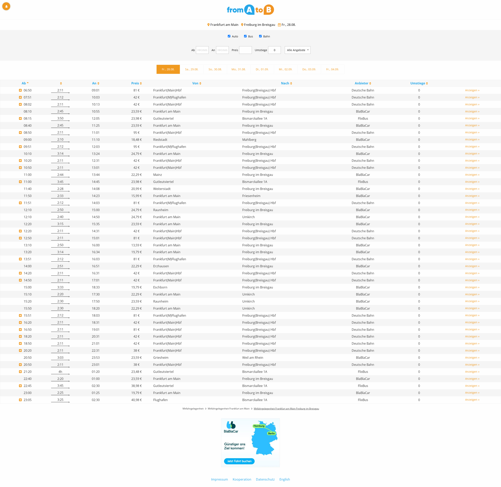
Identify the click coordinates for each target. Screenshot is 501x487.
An (213, 50)
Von (195, 83)
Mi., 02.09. (285, 69)
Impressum (219, 479)
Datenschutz (265, 479)
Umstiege (261, 50)
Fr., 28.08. (168, 69)
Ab (193, 50)
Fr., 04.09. (332, 69)
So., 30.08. (215, 69)
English (284, 479)
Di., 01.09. (262, 69)
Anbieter (361, 83)
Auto (235, 36)
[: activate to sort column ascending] (60, 83)
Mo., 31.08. (239, 69)
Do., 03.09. (309, 69)
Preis (235, 50)
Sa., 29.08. (191, 69)
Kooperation (242, 479)
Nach (285, 83)
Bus (250, 36)
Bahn (266, 36)
